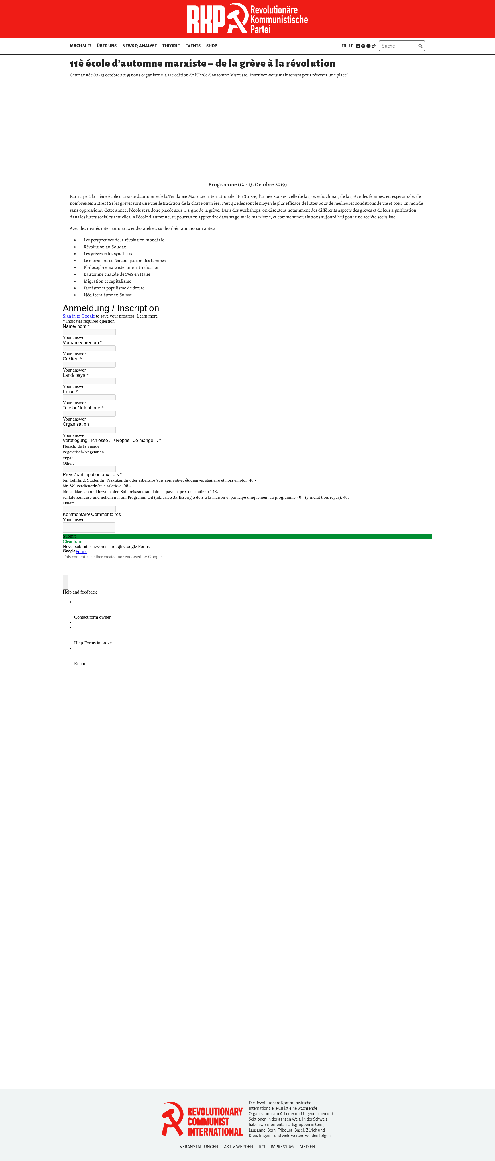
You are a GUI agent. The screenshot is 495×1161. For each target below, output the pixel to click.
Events (193, 46)
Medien (307, 1146)
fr (343, 46)
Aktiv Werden (238, 1146)
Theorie (171, 46)
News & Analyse (139, 46)
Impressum (282, 1146)
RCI (262, 1146)
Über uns (107, 46)
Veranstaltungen (199, 1146)
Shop (211, 46)
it (351, 46)
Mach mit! (80, 46)
